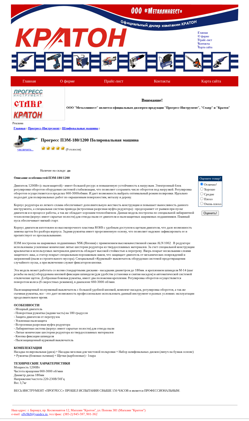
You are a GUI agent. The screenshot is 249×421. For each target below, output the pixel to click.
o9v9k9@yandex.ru (34, 414)
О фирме (67, 81)
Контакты (204, 43)
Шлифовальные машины (80, 128)
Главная (203, 32)
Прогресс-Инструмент (44, 128)
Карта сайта (205, 47)
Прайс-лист (205, 40)
